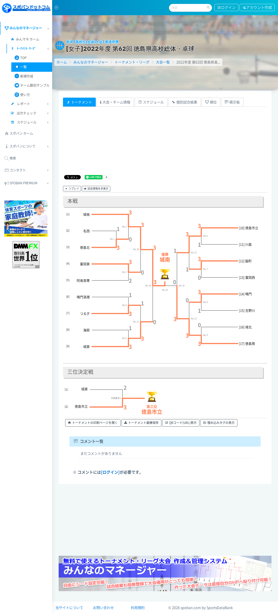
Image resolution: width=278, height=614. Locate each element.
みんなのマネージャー (90, 62)
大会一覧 (163, 62)
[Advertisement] (165, 143)
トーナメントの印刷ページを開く (95, 422)
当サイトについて (69, 607)
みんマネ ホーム (27, 39)
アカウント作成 (259, 7)
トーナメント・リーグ (132, 62)
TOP (23, 57)
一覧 (23, 66)
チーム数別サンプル (35, 85)
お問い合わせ (103, 607)
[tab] (79, 102)
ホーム (61, 62)
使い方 (25, 94)
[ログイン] (110, 472)
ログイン (228, 7)
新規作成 (26, 76)
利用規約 (138, 607)
